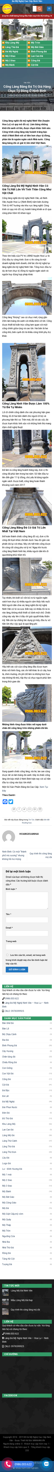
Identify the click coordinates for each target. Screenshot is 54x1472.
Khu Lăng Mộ (8, 1124)
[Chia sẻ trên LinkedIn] (40, 809)
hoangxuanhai (38, 95)
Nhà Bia (6, 1242)
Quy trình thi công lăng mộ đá (25, 1309)
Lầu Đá (5, 1157)
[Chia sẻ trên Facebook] (19, 809)
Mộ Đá (5, 1208)
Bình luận (11, 889)
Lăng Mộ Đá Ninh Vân (21, 1290)
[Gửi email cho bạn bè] (29, 809)
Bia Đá (5, 1040)
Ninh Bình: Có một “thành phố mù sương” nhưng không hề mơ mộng (14, 855)
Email (9, 928)
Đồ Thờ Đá (7, 1118)
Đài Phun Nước (9, 1107)
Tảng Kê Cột (8, 1258)
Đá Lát (5, 1096)
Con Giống (7, 1068)
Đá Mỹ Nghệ (8, 1101)
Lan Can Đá (7, 1129)
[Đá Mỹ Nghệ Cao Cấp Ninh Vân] (13, 9)
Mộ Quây (6, 1219)
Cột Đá (5, 1084)
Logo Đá (6, 1163)
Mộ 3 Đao (7, 1185)
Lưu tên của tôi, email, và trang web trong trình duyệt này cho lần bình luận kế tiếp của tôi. (26, 959)
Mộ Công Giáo (9, 1202)
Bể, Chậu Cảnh (9, 1034)
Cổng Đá (6, 1079)
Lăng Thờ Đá (8, 1146)
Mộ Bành (6, 1191)
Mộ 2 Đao (7, 1180)
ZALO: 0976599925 (14, 1011)
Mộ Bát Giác (8, 1197)
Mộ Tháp (6, 1225)
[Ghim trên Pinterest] (34, 809)
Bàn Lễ (5, 1028)
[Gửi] (39, 9)
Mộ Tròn (6, 1230)
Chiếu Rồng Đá (9, 1062)
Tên (8, 914)
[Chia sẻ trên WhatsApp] (14, 809)
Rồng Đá (6, 1253)
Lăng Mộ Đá (8, 1135)
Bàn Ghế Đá (8, 1023)
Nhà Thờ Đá (8, 1247)
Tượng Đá (7, 1264)
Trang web (11, 941)
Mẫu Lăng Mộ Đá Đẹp (22, 1300)
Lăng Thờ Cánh (9, 1140)
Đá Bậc (5, 1090)
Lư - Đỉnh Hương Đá (12, 1169)
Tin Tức (27, 83)
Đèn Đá (6, 1112)
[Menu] (49, 8)
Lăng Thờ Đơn (9, 1152)
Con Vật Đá (7, 1073)
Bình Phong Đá (9, 1045)
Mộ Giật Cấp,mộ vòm (12, 1213)
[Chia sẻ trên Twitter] (24, 809)
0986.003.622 (12, 998)
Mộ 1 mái (7, 1174)
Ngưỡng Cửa (8, 1236)
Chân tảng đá (8, 1056)
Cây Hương (7, 1051)
